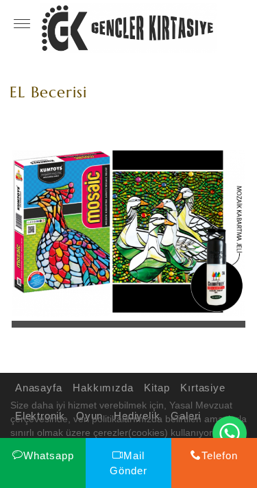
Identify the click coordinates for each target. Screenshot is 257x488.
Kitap (156, 387)
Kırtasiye (202, 387)
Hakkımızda (103, 387)
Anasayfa (38, 387)
